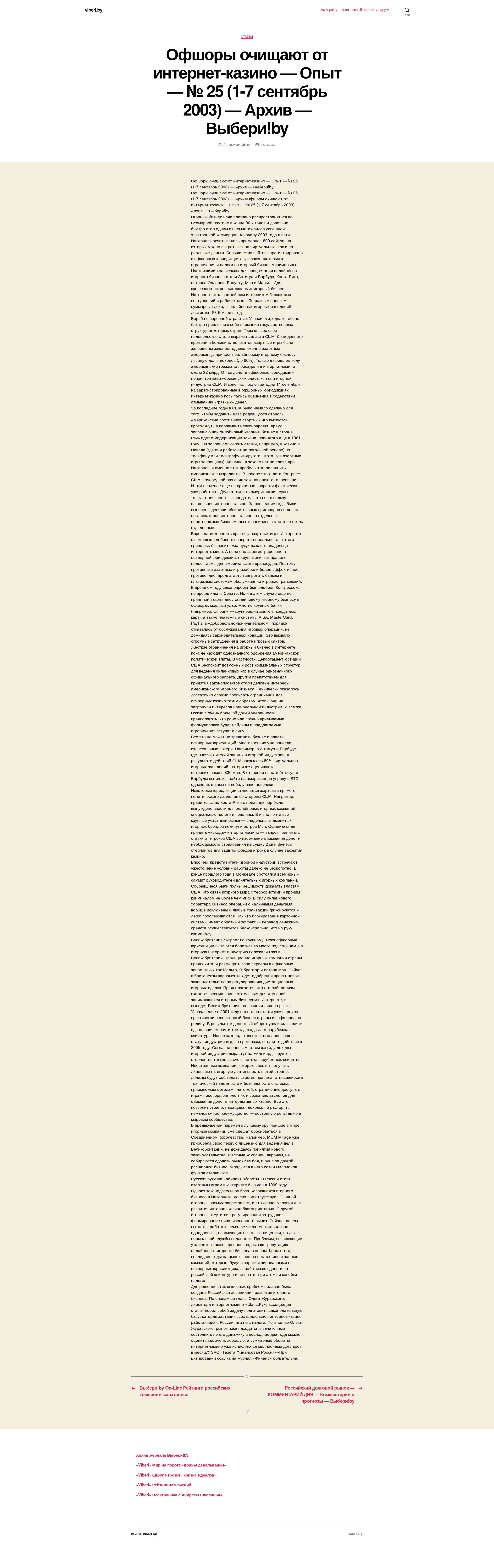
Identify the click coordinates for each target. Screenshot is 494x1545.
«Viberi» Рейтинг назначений (163, 1485)
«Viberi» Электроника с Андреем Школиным (179, 1495)
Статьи (247, 37)
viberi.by (93, 9)
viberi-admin (241, 144)
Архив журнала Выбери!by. (162, 1455)
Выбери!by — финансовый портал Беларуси (355, 10)
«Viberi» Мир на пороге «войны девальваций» (181, 1465)
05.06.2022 (268, 144)
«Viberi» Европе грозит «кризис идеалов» (176, 1475)
